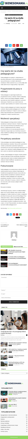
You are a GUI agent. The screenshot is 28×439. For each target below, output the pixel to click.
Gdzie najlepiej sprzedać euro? (22, 225)
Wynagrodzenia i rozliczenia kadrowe (9, 415)
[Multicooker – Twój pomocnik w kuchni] (4, 357)
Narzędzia (3, 329)
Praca (10, 400)
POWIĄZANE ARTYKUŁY (6, 246)
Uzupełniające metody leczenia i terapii (9, 425)
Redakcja (8, 23)
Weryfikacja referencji (5, 427)
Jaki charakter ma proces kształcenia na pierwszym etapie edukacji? (16, 252)
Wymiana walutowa (5, 421)
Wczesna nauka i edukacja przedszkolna (15, 14)
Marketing (11, 365)
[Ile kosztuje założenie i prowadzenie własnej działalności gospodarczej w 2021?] (4, 393)
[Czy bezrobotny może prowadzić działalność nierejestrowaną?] (4, 399)
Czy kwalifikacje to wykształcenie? (5, 225)
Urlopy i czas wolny (5, 429)
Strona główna (3, 11)
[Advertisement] (14, 34)
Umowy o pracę (4, 431)
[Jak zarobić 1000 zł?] (4, 406)
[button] (26, 8)
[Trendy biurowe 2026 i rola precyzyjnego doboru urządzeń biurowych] (14, 320)
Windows (3, 419)
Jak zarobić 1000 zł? (13, 404)
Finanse (10, 394)
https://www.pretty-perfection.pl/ (14, 208)
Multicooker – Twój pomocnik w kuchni (16, 355)
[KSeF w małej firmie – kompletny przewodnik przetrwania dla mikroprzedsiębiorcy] (4, 351)
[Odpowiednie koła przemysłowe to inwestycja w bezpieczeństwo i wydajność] (4, 344)
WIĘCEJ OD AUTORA (18, 246)
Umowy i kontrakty (5, 423)
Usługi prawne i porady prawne (7, 417)
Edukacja (6, 14)
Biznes (10, 345)
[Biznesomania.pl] (14, 3)
